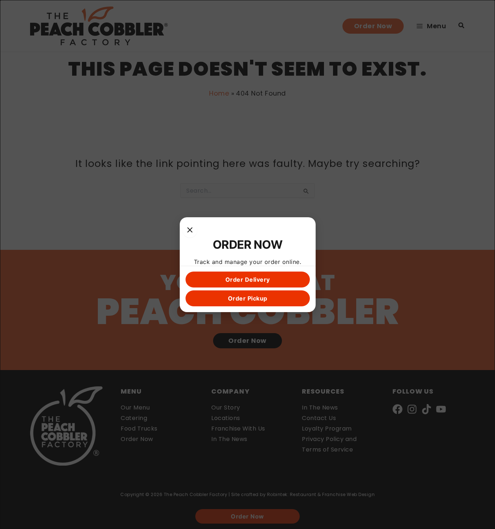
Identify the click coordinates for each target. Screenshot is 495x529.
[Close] (190, 230)
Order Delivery (247, 279)
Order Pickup (247, 298)
